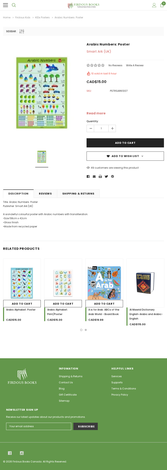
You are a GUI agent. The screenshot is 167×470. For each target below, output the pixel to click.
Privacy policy (119, 394)
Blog (62, 388)
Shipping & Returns (78, 194)
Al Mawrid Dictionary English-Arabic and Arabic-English (146, 314)
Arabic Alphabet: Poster (20, 309)
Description (18, 194)
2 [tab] (86, 330)
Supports (117, 382)
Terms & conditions (123, 388)
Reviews (45, 194)
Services (116, 376)
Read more (96, 113)
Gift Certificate (68, 394)
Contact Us (66, 382)
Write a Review (135, 65)
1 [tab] (81, 330)
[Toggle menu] (5, 5)
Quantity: (93, 121)
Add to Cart (22, 304)
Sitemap (64, 401)
